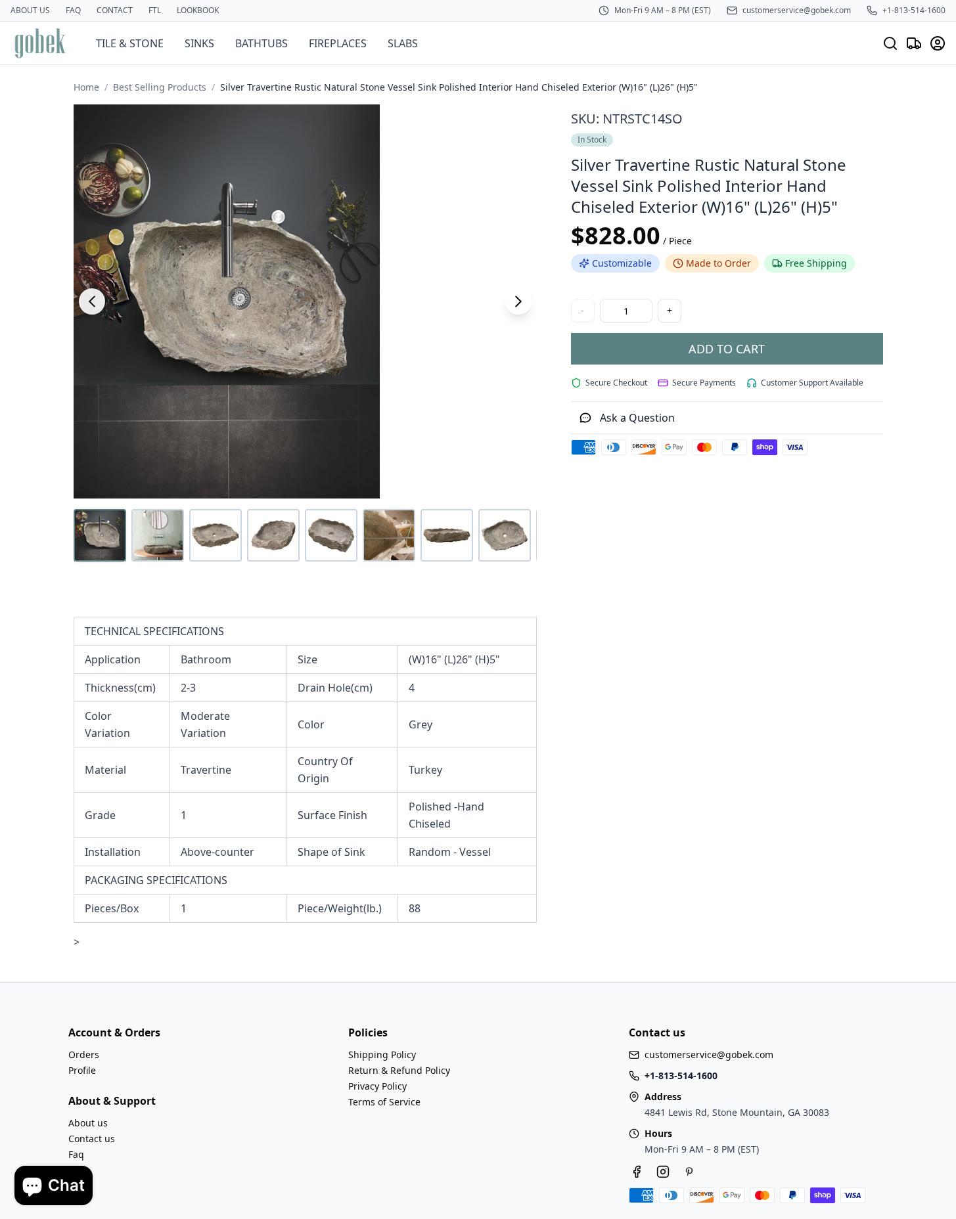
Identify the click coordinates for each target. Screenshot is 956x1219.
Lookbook (198, 10)
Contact (115, 10)
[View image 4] (273, 535)
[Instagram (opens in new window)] (663, 1172)
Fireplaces (338, 43)
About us (30, 10)
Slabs (403, 43)
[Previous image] (92, 301)
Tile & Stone (130, 43)
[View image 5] (331, 535)
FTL (154, 10)
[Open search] (890, 43)
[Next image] (518, 301)
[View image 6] (389, 535)
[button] (305, 301)
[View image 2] (157, 535)
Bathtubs (261, 43)
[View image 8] (504, 535)
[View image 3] (215, 535)
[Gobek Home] (40, 43)
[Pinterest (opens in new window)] (689, 1172)
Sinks (199, 43)
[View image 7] (447, 535)
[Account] (937, 43)
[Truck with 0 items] (914, 43)
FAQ (73, 10)
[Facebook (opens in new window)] (637, 1172)
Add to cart (727, 349)
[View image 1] (100, 535)
